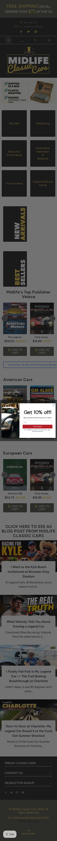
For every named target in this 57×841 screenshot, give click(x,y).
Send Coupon (37, 426)
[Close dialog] (54, 405)
